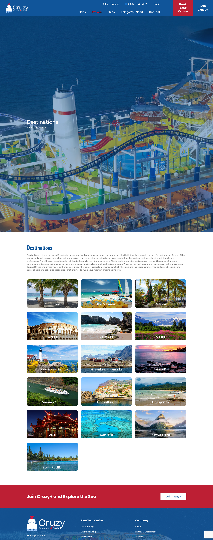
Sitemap (139, 536)
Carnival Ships (87, 526)
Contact (154, 12)
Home (29, 127)
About (138, 526)
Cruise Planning (88, 531)
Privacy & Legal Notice (146, 531)
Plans (82, 12)
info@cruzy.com (37, 535)
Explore (97, 12)
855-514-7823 (138, 4)
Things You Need (132, 12)
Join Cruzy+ (86, 536)
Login (157, 4)
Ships (111, 12)
